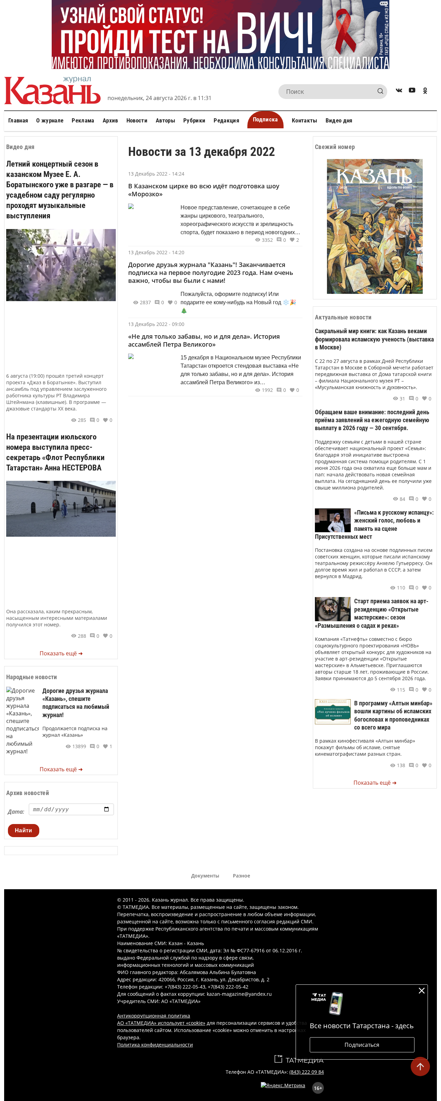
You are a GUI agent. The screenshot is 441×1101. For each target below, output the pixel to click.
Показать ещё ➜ (61, 653)
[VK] (399, 91)
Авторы (165, 120)
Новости (136, 120)
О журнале (49, 120)
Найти (23, 830)
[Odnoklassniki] (425, 91)
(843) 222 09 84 (306, 1072)
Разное (241, 875)
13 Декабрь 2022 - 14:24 (156, 173)
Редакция (226, 120)
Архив (110, 120)
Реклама (83, 120)
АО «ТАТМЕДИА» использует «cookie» (161, 1023)
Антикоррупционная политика (153, 1015)
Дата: (16, 811)
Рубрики (194, 120)
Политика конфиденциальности (155, 1044)
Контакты (304, 120)
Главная (18, 120)
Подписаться (362, 1045)
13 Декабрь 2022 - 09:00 (156, 324)
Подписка (265, 119)
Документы (205, 875)
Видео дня (339, 120)
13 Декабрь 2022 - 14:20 (156, 252)
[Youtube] (412, 91)
